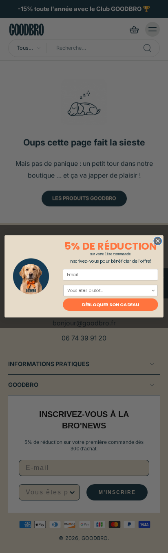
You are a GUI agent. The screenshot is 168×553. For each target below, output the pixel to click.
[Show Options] (153, 290)
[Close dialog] (157, 241)
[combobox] (109, 290)
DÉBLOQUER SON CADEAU (110, 305)
